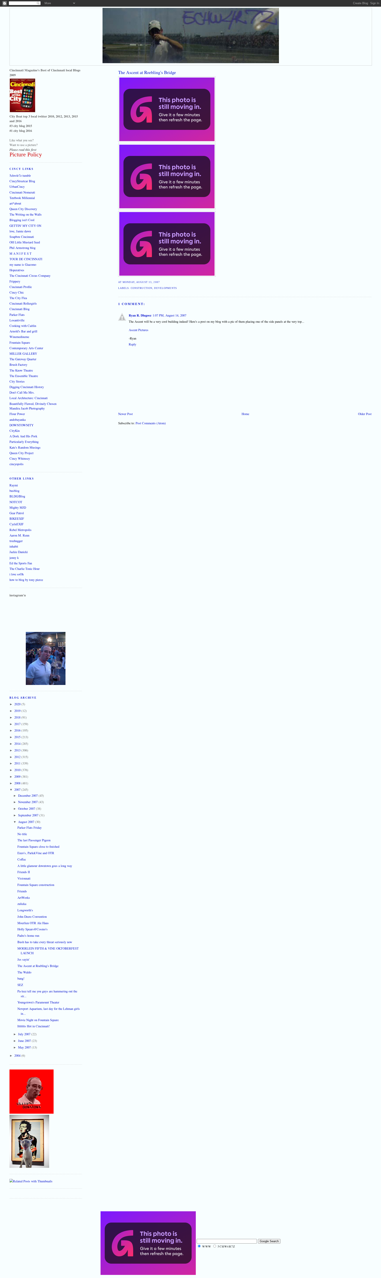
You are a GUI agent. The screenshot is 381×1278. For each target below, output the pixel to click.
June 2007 (25, 1041)
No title (22, 834)
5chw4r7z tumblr (20, 175)
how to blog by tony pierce (26, 580)
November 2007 (28, 802)
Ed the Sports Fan (20, 563)
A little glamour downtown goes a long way (44, 866)
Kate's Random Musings (25, 447)
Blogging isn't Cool (21, 220)
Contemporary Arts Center (26, 348)
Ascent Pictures (138, 330)
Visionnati (23, 878)
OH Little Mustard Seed (24, 242)
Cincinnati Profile (20, 287)
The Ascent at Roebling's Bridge (147, 72)
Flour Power (17, 414)
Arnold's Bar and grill (23, 331)
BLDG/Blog (17, 496)
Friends (22, 891)
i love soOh (16, 574)
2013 (17, 750)
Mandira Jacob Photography (27, 408)
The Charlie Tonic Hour (24, 569)
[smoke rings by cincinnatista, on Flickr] (45, 684)
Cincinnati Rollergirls (23, 303)
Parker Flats (17, 315)
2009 (17, 776)
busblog (14, 491)
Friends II (23, 872)
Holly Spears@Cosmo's (32, 929)
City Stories (17, 381)
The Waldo (24, 972)
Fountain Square (19, 342)
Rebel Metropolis (20, 530)
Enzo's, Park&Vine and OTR (35, 853)
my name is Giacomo (22, 264)
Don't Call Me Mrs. (22, 392)
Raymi (13, 485)
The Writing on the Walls (25, 214)
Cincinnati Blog (19, 309)
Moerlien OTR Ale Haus (33, 923)
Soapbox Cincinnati (21, 237)
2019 (17, 711)
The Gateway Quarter (22, 359)
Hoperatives (16, 270)
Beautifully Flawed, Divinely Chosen (32, 404)
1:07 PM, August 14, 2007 (169, 315)
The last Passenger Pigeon (33, 840)
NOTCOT (15, 502)
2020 (17, 704)
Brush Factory (18, 364)
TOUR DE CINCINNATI (25, 259)
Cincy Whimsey (19, 458)
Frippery (14, 281)
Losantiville (16, 320)
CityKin (14, 431)
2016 (17, 730)
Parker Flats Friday (29, 827)
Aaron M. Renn (19, 535)
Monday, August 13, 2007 (141, 282)
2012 (17, 757)
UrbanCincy (17, 186)
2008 (17, 783)
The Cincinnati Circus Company (29, 275)
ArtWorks (23, 897)
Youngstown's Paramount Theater (38, 1002)
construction (141, 288)
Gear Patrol (16, 513)
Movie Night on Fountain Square (38, 1020)
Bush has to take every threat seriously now (44, 942)
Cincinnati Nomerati (22, 192)
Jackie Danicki (18, 552)
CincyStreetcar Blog (22, 181)
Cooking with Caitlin (22, 326)
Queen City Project (21, 453)
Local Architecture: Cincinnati (28, 398)
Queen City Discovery (23, 209)
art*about (15, 203)
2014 (17, 743)
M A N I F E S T (20, 253)
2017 (17, 724)
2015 (17, 737)
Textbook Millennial (22, 198)
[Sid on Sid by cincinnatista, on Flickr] (29, 1166)
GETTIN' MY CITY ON (25, 226)
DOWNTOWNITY (21, 425)
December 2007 (28, 795)
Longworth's (25, 910)
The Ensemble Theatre (23, 376)
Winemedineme (19, 337)
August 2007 (26, 822)
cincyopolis (16, 464)
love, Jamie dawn (20, 231)
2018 (17, 717)
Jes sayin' (23, 959)
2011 (17, 763)
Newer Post (125, 414)
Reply (132, 344)
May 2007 (25, 1047)
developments (165, 288)
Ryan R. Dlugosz (140, 315)
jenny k (14, 558)
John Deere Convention (32, 916)
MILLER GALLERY (23, 353)
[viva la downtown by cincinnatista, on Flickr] (31, 1112)
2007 (17, 789)
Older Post (365, 414)
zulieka (21, 904)
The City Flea (18, 298)
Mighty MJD (17, 507)
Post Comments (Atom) (151, 423)
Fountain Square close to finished (38, 846)
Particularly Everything (24, 442)
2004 (17, 1055)
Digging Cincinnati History (26, 387)
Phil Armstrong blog (22, 248)
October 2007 (27, 808)
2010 (17, 770)
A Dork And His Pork (23, 436)
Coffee (21, 859)
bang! (20, 978)
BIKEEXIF (16, 518)
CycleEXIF (16, 524)
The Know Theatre (21, 370)
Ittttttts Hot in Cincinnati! (33, 1026)
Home (245, 414)
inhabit (13, 546)
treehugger (16, 541)
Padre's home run (28, 935)
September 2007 (28, 815)
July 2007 (24, 1034)
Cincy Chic (16, 292)
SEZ (20, 985)
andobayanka (17, 419)
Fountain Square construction (35, 885)
